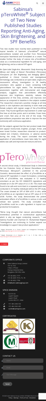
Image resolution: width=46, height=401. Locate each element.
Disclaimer (32, 398)
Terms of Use (24, 398)
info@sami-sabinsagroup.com (18, 283)
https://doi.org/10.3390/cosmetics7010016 (10, 236)
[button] (37, 3)
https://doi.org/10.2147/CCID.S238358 (14, 231)
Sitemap (16, 398)
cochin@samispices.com (16, 309)
